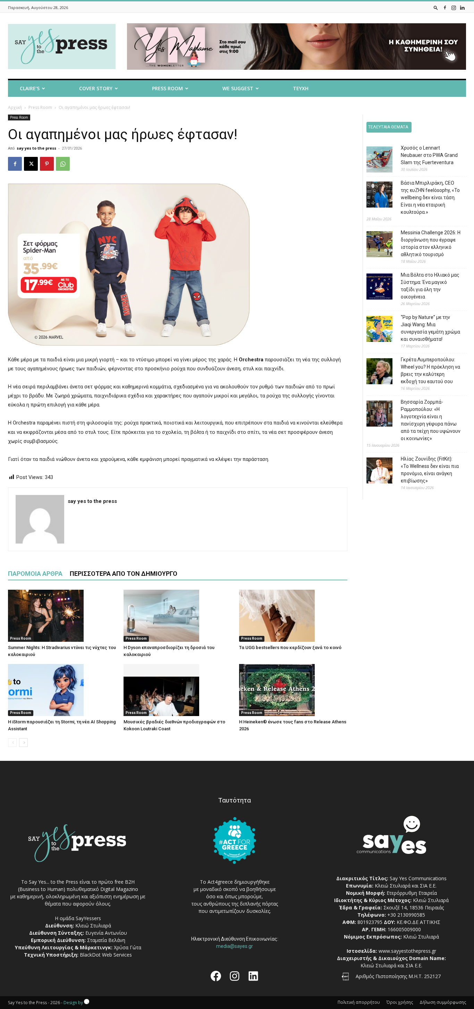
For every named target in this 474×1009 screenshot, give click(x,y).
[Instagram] (453, 7)
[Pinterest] (47, 164)
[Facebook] (445, 7)
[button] (436, 7)
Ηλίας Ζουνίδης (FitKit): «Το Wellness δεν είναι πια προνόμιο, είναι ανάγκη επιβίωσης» (430, 470)
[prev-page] (12, 742)
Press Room (40, 107)
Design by (74, 1003)
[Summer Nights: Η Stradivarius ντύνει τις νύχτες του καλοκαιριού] (62, 616)
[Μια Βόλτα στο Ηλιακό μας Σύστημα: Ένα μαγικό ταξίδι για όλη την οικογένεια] (374, 288)
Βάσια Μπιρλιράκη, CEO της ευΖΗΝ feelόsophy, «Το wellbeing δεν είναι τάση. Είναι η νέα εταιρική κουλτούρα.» (430, 197)
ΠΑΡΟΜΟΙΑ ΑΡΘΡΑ (35, 573)
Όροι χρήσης (400, 1002)
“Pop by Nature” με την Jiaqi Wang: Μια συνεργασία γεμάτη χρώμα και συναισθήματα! (430, 328)
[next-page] (23, 742)
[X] (31, 164)
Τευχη (300, 88)
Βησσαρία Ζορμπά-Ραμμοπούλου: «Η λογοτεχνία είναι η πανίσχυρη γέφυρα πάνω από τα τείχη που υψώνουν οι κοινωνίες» (430, 420)
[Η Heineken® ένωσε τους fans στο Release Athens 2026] (293, 690)
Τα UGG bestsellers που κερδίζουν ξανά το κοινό (290, 647)
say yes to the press (36, 148)
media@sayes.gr (234, 946)
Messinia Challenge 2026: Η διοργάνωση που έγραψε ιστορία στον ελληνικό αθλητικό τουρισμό (430, 243)
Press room (167, 88)
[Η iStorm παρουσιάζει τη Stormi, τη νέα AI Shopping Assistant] (62, 690)
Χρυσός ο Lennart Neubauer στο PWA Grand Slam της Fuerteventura (429, 155)
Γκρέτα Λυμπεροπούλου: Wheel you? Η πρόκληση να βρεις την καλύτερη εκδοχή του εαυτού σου (430, 370)
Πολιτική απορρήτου (359, 1002)
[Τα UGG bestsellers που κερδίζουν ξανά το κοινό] (293, 616)
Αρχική (15, 107)
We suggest (237, 88)
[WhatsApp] (63, 164)
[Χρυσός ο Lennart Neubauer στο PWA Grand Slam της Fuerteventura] (374, 160)
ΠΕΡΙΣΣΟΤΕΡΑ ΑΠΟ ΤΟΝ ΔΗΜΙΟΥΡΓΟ (123, 573)
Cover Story (95, 88)
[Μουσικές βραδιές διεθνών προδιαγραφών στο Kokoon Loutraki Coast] (178, 690)
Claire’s (30, 88)
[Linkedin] (462, 7)
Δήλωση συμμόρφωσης (443, 1002)
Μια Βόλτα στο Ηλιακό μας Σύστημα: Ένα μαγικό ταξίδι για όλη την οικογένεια (430, 286)
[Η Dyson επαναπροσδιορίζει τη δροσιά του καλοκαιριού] (178, 616)
